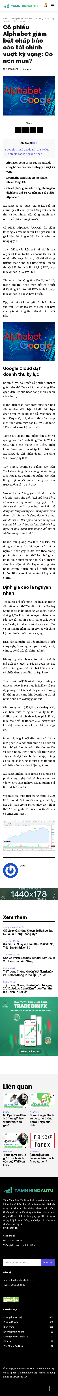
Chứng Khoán (17, 18)
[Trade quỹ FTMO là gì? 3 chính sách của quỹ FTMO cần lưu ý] (15, 1140)
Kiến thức (34, 1112)
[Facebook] (18, 130)
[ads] (10, 870)
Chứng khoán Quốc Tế (13, 927)
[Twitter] (33, 130)
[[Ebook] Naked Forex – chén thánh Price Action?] (42, 1140)
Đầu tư (6, 1112)
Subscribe (48, 1262)
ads (28, 69)
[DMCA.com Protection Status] (11, 1301)
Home (6, 18)
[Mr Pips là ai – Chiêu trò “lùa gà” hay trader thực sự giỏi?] (15, 1100)
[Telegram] (25, 130)
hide (34, 143)
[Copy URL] (40, 130)
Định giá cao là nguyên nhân (23, 153)
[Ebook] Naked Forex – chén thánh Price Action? (42, 1158)
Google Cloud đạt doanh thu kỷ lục (27, 149)
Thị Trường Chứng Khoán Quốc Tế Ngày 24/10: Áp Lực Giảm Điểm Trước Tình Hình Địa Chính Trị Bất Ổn (28, 989)
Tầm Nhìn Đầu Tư (11, 941)
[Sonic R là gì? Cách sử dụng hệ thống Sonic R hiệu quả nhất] (42, 1100)
